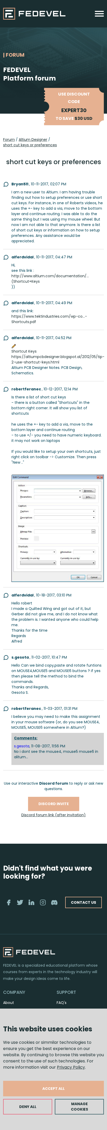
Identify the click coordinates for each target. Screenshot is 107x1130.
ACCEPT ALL (53, 1088)
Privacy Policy (71, 1067)
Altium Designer (33, 139)
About (8, 1002)
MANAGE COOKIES (79, 1106)
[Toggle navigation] (99, 14)
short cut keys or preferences (30, 145)
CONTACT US (83, 902)
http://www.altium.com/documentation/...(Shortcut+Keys (50, 278)
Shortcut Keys (24, 351)
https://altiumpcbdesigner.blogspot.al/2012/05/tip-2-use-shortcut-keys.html (57, 359)
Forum (9, 139)
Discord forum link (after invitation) (53, 815)
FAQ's (61, 1002)
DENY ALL (27, 1106)
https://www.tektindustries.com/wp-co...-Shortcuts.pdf (49, 319)
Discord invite (53, 803)
